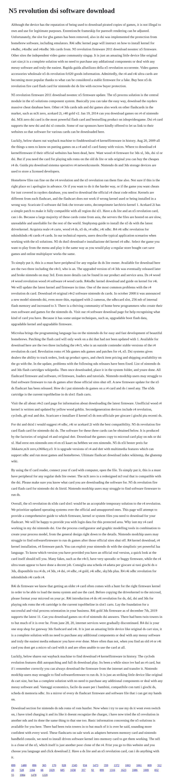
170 (54, 765)
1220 (45, 775)
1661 (139, 765)
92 (92, 770)
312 (159, 765)
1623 (123, 770)
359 (106, 765)
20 (12, 770)
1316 (112, 770)
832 (156, 770)
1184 (32, 770)
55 (12, 775)
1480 (24, 765)
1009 (146, 770)
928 (64, 765)
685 (62, 770)
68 (42, 770)
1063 (127, 765)
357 (83, 770)
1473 (95, 765)
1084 (22, 775)
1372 (116, 765)
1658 (73, 770)
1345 (74, 765)
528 (22, 770)
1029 (52, 770)
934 (85, 765)
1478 (33, 775)
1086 (134, 770)
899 (13, 765)
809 (149, 765)
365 (44, 765)
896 (34, 765)
